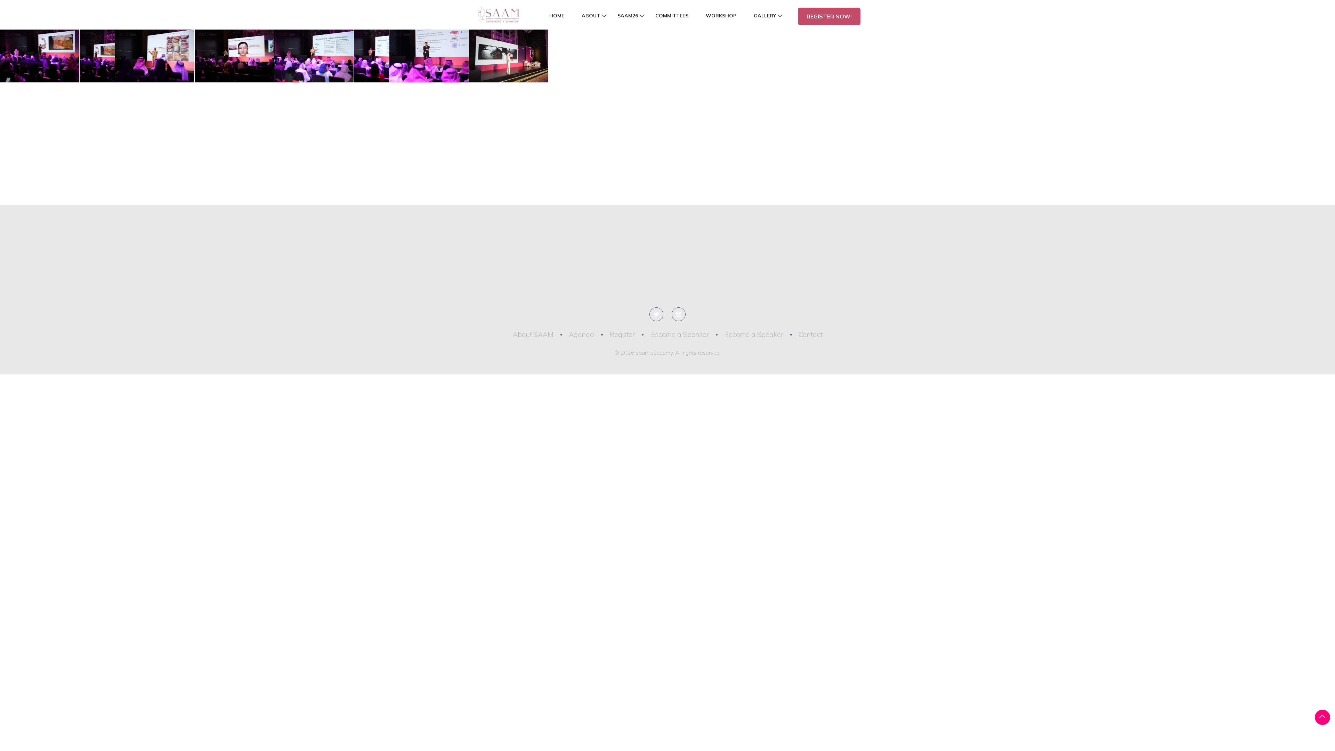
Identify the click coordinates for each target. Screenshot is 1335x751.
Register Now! (829, 16)
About (591, 16)
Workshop (721, 16)
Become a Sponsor (679, 334)
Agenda (581, 334)
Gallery (765, 16)
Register (622, 334)
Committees (671, 16)
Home (556, 16)
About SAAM (533, 334)
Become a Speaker (753, 334)
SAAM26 (627, 16)
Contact (811, 334)
